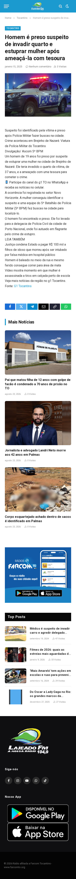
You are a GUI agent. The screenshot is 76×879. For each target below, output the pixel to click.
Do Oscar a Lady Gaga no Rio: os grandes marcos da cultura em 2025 (50, 696)
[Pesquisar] (60, 6)
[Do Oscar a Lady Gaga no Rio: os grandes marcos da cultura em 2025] (15, 697)
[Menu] (6, 6)
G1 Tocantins (23, 286)
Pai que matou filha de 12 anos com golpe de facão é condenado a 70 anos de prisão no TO (38, 384)
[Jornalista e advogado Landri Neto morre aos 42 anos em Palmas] (38, 423)
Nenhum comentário (40, 66)
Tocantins (12, 28)
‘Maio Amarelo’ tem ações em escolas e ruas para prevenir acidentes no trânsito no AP (50, 675)
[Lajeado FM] (38, 6)
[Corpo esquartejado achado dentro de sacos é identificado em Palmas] (38, 489)
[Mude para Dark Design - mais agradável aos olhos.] (67, 6)
